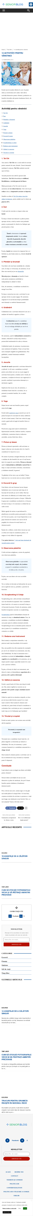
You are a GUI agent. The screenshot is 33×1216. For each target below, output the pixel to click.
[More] (26, 808)
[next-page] (5, 902)
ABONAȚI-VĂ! (17, 944)
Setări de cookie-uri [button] (7, 1212)
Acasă (3, 49)
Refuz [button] (20, 1208)
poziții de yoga (13, 413)
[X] (21, 916)
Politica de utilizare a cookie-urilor (9, 1208)
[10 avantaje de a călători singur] (16, 840)
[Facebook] (10, 916)
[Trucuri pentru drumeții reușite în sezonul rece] (16, 1084)
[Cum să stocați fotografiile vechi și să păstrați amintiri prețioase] (16, 874)
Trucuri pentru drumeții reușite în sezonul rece (14, 1101)
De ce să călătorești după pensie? (24, 819)
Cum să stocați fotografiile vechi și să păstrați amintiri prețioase (16, 892)
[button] (31, 4)
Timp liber (9, 49)
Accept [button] (25, 1208)
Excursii (4, 853)
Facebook (16, 916)
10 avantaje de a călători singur (15, 857)
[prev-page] (3, 902)
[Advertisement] (16, 29)
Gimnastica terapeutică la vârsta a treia (9, 819)
